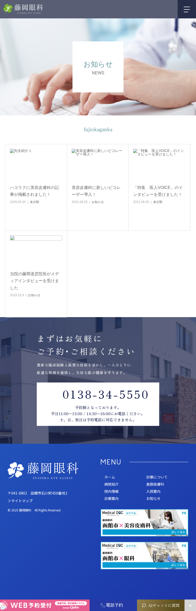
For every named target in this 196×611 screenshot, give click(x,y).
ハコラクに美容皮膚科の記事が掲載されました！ (34, 191)
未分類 (34, 202)
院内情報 (111, 491)
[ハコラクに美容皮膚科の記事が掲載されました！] (36, 165)
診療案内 (111, 498)
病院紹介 (111, 484)
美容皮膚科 (155, 484)
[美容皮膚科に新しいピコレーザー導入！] (98, 165)
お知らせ (98, 202)
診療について (157, 477)
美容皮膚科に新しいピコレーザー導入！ (96, 191)
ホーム (109, 477)
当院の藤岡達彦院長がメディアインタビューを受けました (34, 281)
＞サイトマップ (20, 500)
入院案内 (153, 491)
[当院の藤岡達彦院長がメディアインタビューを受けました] (36, 251)
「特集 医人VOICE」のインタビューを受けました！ (158, 191)
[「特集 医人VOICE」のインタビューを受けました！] (159, 165)
